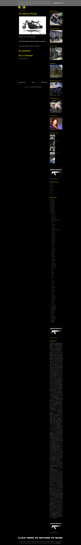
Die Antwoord (54, 380)
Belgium (51, 354)
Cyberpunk (60, 375)
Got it (62, 3)
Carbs (61, 366)
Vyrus (57, 507)
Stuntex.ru (60, 485)
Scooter (55, 469)
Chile (61, 369)
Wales (59, 507)
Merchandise (53, 434)
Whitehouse (60, 510)
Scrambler (51, 470)
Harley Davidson (52, 403)
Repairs (57, 459)
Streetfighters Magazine (55, 483)
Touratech (51, 497)
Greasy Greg (51, 185)
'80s (58, 343)
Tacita (60, 490)
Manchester (60, 428)
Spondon (51, 480)
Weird (58, 508)
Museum (60, 443)
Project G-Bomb (53, 453)
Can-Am (52, 366)
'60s (51, 343)
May (52, 313)
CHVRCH (51, 371)
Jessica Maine (60, 416)
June (52, 312)
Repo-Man (60, 459)
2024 (51, 201)
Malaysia (56, 428)
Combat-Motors (60, 372)
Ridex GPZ (52, 235)
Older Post (44, 82)
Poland (53, 452)
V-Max (54, 503)
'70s (54, 343)
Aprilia (61, 349)
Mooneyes (51, 438)
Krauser (53, 421)
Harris (58, 403)
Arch (51, 350)
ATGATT (55, 351)
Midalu (54, 435)
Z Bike (60, 515)
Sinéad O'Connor (52, 474)
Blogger (58, 543)
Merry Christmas (53, 233)
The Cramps (55, 493)
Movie (52, 442)
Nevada (56, 445)
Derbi (54, 379)
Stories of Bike (54, 482)
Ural (54, 502)
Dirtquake (53, 382)
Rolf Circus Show (53, 224)
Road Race (58, 461)
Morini (61, 438)
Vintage (51, 506)
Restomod (51, 460)
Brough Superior (52, 360)
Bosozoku (54, 358)
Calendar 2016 (52, 365)
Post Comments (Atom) (36, 87)
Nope (52, 261)
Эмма (54, 517)
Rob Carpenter (60, 462)
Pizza (50, 452)
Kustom (59, 421)
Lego (56, 424)
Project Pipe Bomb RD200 (53, 454)
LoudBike (54, 426)
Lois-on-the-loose (53, 425)
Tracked (59, 497)
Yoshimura (37, 46)
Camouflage (60, 365)
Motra (55, 441)
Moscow (55, 439)
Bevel (58, 354)
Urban (57, 502)
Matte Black (57, 430)
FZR (56, 396)
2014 (51, 321)
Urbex (61, 502)
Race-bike (51, 457)
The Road (59, 493)
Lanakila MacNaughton (58, 422)
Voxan (52, 507)
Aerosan (57, 346)
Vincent (60, 505)
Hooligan (60, 407)
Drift (61, 384)
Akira (56, 348)
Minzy (58, 436)
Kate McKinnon (53, 256)
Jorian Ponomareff (57, 417)
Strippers (52, 484)
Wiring (58, 511)
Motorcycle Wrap (58, 440)
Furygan (51, 396)
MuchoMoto (59, 442)
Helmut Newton (58, 405)
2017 (51, 210)
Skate (60, 474)
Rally (51, 458)
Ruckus (52, 303)
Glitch (50, 399)
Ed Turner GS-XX (53, 260)
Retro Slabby (53, 250)
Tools (60, 496)
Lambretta (52, 422)
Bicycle (61, 354)
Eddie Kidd (58, 386)
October (53, 307)
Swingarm (61, 488)
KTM (55, 421)
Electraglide (54, 388)
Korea (60, 420)
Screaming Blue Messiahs (59, 470)
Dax (50, 378)
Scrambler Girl (53, 304)
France (59, 394)
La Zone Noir (51, 186)
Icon (58, 410)
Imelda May (54, 413)
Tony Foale (52, 496)
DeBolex (60, 378)
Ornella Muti (53, 448)
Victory (52, 505)
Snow (52, 476)
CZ (51, 278)
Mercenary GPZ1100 (55, 433)
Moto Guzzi (59, 439)
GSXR (58, 401)
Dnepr (61, 382)
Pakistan (60, 449)
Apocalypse (56, 349)
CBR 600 (54, 368)
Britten (55, 359)
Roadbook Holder (55, 462)
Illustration (31, 46)
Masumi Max (56, 429)
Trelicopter (52, 283)
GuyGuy (54, 402)
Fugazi (60, 395)
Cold (55, 372)
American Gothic (53, 298)
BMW (23, 46)
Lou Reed (51, 426)
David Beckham (60, 377)
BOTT (59, 358)
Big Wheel (52, 218)
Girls (53, 398)
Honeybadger (56, 407)
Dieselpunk (59, 380)
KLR (57, 420)
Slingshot (52, 272)
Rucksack (52, 466)
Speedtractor (56, 479)
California (56, 365)
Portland (60, 452)
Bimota (61, 355)
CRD (50, 374)
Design (26, 46)
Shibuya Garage (53, 217)
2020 (51, 206)
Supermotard (51, 487)
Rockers (60, 463)
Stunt (59, 484)
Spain (54, 478)
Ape (52, 349)
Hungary (55, 409)
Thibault (55, 494)
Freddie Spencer (52, 395)
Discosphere (57, 382)
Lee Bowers (53, 424)
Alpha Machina (53, 287)
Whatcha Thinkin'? (55, 509)
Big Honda (52, 355)
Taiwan (51, 491)
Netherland (51, 445)
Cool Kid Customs (58, 373)
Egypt (56, 387)
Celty (55, 369)
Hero (61, 405)
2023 (51, 202)
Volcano (61, 506)
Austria (59, 352)
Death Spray (56, 378)
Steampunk (51, 481)
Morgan (58, 438)
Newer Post (22, 82)
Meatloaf (54, 431)
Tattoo (61, 491)
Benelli (54, 354)
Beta (56, 354)
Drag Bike (57, 384)
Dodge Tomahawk (53, 383)
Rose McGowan (59, 464)
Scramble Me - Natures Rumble (55, 219)
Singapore (57, 474)
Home (33, 82)
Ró (55, 461)
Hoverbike (51, 408)
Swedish (57, 488)
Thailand (51, 493)
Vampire (60, 503)
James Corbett (53, 230)
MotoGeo (51, 440)
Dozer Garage (60, 383)
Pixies (61, 451)
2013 (51, 322)
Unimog (52, 502)
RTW (58, 465)
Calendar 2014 (52, 364)
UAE (55, 501)
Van (50, 504)
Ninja (57, 446)
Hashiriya (61, 403)
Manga (51, 429)
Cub (55, 374)
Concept (52, 373)
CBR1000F (58, 368)
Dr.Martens (52, 384)
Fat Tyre (54, 391)
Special (58, 478)
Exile (56, 390)
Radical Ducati (60, 457)
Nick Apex (54, 446)
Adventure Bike (59, 345)
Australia (55, 352)
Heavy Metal (53, 262)
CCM (53, 369)
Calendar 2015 (59, 364)
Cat (53, 367)
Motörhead (51, 441)
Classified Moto (56, 371)
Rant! (60, 458)
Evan (52, 389)
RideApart (52, 461)
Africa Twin (60, 347)
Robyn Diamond (53, 463)
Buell (61, 361)
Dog (57, 383)
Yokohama (61, 514)
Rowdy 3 (52, 245)
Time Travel (59, 494)
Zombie (51, 516)
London (57, 425)
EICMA (59, 387)
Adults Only (53, 277)
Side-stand (54, 472)
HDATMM (61, 404)
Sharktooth (53, 255)
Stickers (56, 481)
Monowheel (52, 437)
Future (54, 396)
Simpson (56, 473)
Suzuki (61, 487)
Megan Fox (53, 432)
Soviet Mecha (53, 266)
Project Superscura (53, 455)
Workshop (54, 512)
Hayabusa (57, 404)
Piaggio (51, 451)
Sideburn (51, 188)
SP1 (52, 478)
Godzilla (55, 399)
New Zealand (59, 445)
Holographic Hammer (58, 406)
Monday (52, 294)
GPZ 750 (52, 213)
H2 (56, 402)
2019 (51, 207)
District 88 (52, 289)
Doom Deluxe (53, 234)
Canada (55, 366)
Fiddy (61, 391)
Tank (53, 491)
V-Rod (57, 503)
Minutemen (54, 436)
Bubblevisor (57, 361)
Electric (58, 388)
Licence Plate (60, 424)
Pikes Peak (54, 451)
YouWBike (56, 515)
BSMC (50, 361)
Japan (54, 415)
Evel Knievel (57, 389)
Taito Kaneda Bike (53, 249)
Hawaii (51, 404)
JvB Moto (55, 418)
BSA (60, 360)
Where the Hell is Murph (54, 510)
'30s (57, 342)
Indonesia (52, 414)
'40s (59, 342)
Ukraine (61, 501)
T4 (57, 490)
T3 (55, 490)
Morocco (51, 439)
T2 (53, 490)
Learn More (56, 3)
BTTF (53, 361)
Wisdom (61, 511)
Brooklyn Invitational (59, 359)
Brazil (52, 359)
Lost (60, 425)
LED (50, 424)
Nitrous (60, 446)
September (53, 308)
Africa (57, 347)
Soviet (61, 477)
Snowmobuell (53, 244)
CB (56, 367)
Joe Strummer (53, 240)
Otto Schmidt (60, 448)
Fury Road (52, 257)
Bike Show (56, 355)
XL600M (55, 513)
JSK (52, 418)
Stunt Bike (51, 485)
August (53, 309)
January (53, 318)
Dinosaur (56, 381)
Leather (56, 423)
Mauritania (51, 431)
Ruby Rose (61, 465)
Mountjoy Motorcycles (59, 441)
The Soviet (51, 494)
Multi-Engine (56, 443)
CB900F (60, 367)
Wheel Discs (60, 509)
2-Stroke (53, 344)
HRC (59, 408)
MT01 (56, 442)
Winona (55, 511)
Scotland (60, 469)
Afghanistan (53, 347)
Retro (55, 460)
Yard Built (57, 514)
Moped (54, 438)
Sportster (56, 480)
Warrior (52, 223)
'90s (61, 343)
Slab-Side (52, 238)
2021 (51, 205)
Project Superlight (60, 454)
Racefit (56, 457)
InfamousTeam (57, 414)
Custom (51, 375)
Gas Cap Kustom (60, 396)
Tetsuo (52, 228)
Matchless (60, 429)
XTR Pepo (51, 183)
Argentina (55, 350)
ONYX (50, 448)
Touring (55, 497)
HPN (56, 408)
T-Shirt (61, 489)
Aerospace (60, 346)
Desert (57, 379)
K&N (58, 418)
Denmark (51, 379)
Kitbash (52, 282)
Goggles (58, 399)
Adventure (53, 345)
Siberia (51, 472)
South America (56, 477)
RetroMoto (60, 460)
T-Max (58, 489)
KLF (55, 420)
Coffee (53, 372)
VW (54, 507)
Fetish (59, 391)
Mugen (50, 443)
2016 (51, 211)
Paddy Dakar (55, 449)
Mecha (58, 431)
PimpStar (58, 451)
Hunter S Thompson (59, 409)
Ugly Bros (52, 254)
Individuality (56, 152)
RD (53, 459)
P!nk (51, 449)
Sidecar (51, 473)
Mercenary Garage (59, 432)
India (58, 413)
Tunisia (51, 500)
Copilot (56, 146)
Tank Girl (52, 246)
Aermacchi (53, 346)
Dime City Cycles (52, 381)
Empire (61, 388)
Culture (60, 374)
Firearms (55, 392)
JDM (56, 416)
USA (50, 503)
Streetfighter (60, 482)
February (53, 317)
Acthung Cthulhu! (53, 267)
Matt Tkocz (51, 430)
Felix (56, 391)
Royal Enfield (51, 465)
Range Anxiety (56, 458)
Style (59, 486)
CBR (50, 368)
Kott (50, 421)
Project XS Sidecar (60, 455)
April (52, 314)
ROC (57, 463)
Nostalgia (51, 447)
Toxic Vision (53, 214)
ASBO (58, 350)
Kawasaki (56, 419)
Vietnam (56, 505)
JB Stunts (53, 416)
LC (55, 158)
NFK (50, 192)
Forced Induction (52, 394)
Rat (50, 459)
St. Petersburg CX (53, 265)
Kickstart (52, 297)
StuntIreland (55, 486)
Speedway (60, 479)
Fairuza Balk (59, 390)
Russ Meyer (59, 466)
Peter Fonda (55, 450)
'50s (61, 342)
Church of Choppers (52, 189)
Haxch (54, 404)
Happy (60, 402)
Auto (61, 352)
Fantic (50, 391)
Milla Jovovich (58, 435)
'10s (53, 342)
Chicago (58, 369)
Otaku (57, 448)
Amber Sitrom (53, 281)
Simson (60, 473)
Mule (53, 443)
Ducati (52, 292)
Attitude (51, 352)
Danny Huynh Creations (53, 377)
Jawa (52, 271)
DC (52, 378)
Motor (54, 440)
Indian (61, 413)
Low (57, 426)
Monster (57, 437)
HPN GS (52, 270)
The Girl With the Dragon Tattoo (55, 229)
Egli (53, 387)
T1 (51, 490)
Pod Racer (52, 251)
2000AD (58, 344)
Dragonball (52, 299)
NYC (54, 447)
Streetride (61, 483)
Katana (61, 418)
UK (57, 501)
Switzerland (53, 489)
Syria (56, 489)
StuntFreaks (51, 486)
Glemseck (59, 398)
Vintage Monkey (57, 506)
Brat (61, 358)
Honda (51, 407)
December (53, 212)
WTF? (51, 513)
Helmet (52, 405)
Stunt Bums (55, 485)
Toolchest (56, 496)
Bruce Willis (57, 360)
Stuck (56, 484)
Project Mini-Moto (59, 453)
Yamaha (52, 514)
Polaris (57, 452)
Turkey (54, 500)
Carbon (58, 366)
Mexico (57, 434)
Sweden (53, 488)
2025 (51, 200)
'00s (50, 342)
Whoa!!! (52, 276)
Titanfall (52, 288)
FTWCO (57, 395)
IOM (60, 414)
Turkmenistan (57, 500)
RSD (55, 465)
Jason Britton (59, 415)
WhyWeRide (51, 511)
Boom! (51, 358)
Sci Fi (61, 468)
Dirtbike (61, 381)
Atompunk (60, 351)
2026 (51, 199)
